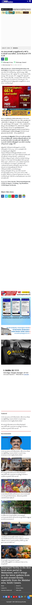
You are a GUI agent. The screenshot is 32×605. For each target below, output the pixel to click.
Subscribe (18, 590)
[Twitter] (6, 597)
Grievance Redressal (6, 590)
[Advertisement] (16, 30)
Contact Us (4, 588)
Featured (4, 413)
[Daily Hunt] (25, 597)
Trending (15, 48)
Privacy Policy (19, 588)
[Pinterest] (16, 597)
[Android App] (22, 597)
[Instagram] (9, 597)
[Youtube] (14, 597)
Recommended (6, 434)
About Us (18, 586)
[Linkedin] (11, 597)
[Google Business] (19, 597)
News (8, 48)
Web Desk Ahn (6, 65)
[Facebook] (4, 597)
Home (3, 48)
